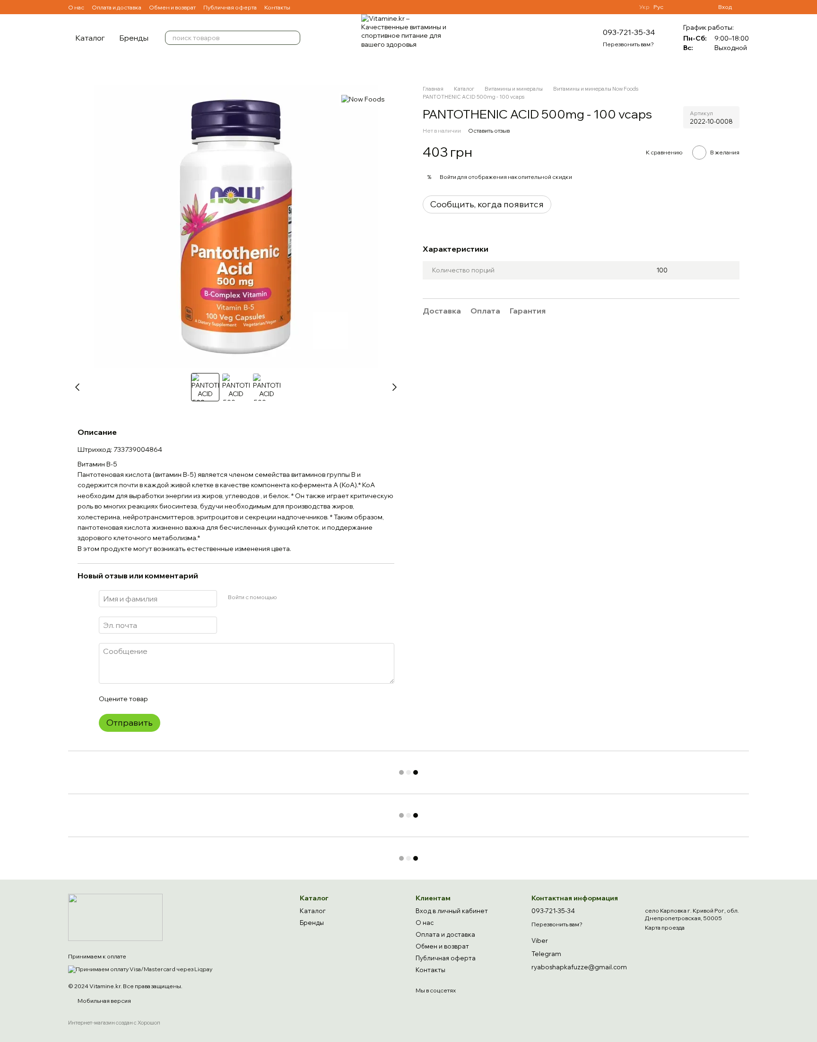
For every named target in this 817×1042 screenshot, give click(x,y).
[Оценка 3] (193, 698)
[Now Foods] (363, 99)
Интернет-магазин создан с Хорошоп (114, 1022)
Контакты (277, 7)
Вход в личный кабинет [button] (452, 911)
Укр (644, 7)
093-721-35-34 (629, 32)
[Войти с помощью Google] (302, 597)
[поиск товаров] (292, 37)
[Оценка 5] (223, 698)
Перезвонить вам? (628, 44)
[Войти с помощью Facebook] (287, 597)
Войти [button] (448, 176)
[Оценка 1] (163, 698)
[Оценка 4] (208, 698)
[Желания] (676, 7)
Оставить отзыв (489, 130)
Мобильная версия (104, 1000)
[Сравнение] (693, 7)
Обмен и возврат (172, 7)
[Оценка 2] (178, 698)
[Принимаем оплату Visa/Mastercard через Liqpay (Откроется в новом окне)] (140, 968)
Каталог (90, 37)
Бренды (133, 37)
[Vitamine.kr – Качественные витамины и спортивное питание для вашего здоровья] (115, 916)
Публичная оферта (230, 7)
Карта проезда (665, 927)
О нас (76, 7)
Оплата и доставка (116, 7)
